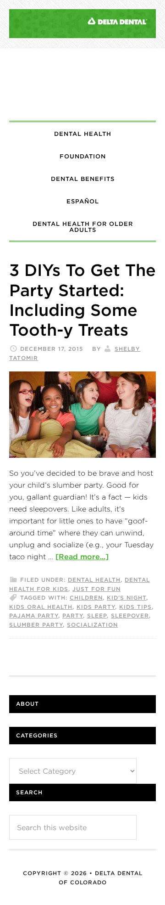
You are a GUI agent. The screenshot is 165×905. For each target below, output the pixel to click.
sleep (97, 615)
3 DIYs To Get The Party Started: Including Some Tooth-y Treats (82, 300)
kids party (96, 606)
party (72, 615)
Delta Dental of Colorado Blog (82, 84)
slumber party (36, 624)
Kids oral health (40, 606)
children (86, 597)
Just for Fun (96, 588)
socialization (92, 624)
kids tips (135, 606)
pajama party (33, 615)
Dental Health (94, 579)
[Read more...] (82, 556)
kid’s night (126, 597)
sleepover (130, 615)
